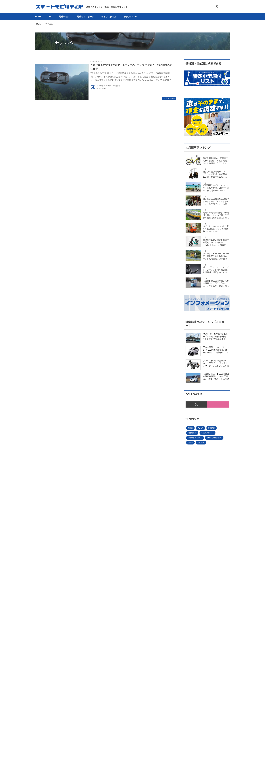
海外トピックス (195, 438)
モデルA (63, 42)
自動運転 (192, 433)
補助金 (212, 428)
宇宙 (191, 442)
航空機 (201, 442)
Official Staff (96, 61)
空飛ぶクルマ (207, 433)
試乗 (191, 428)
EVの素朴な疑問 (214, 438)
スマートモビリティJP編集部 (108, 86)
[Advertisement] (202, 550)
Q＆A (201, 428)
